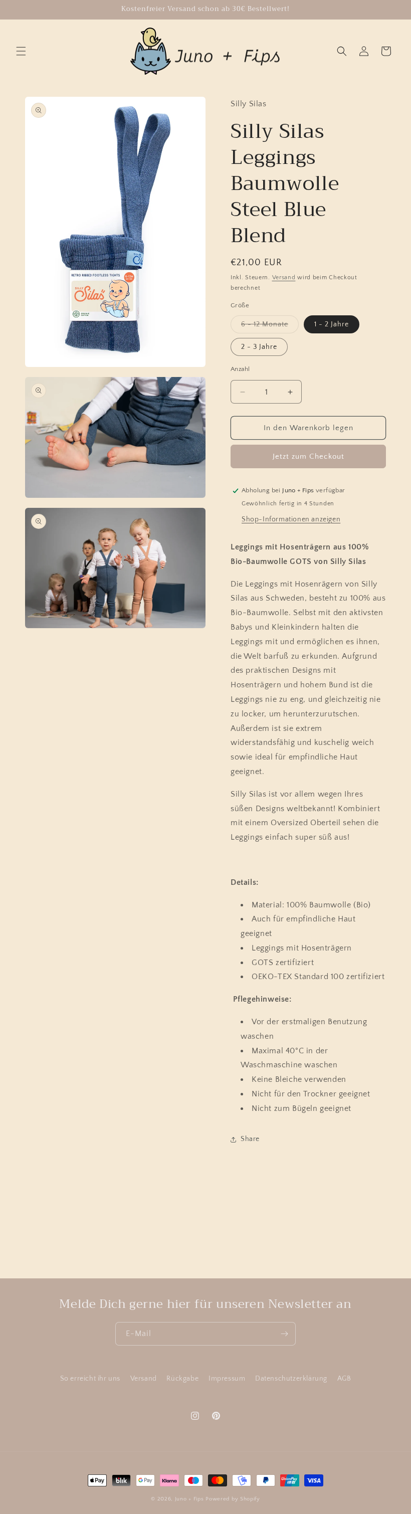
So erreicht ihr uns (90, 1379)
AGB (344, 1379)
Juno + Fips (189, 1499)
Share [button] (250, 1139)
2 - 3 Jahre (259, 347)
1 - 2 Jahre (331, 324)
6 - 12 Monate (270, 326)
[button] (21, 51)
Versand (284, 277)
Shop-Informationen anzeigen (291, 519)
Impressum (227, 1379)
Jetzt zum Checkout (308, 456)
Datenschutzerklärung (291, 1379)
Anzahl (240, 368)
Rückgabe (182, 1379)
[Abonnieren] (284, 1334)
